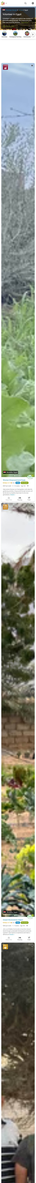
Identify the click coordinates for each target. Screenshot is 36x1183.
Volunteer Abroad (11, 10)
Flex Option (25, 483)
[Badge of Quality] (33, 476)
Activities (4, 37)
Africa (20, 10)
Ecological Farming (15, 37)
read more (24, 22)
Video (17, 483)
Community (27, 37)
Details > (12, 494)
